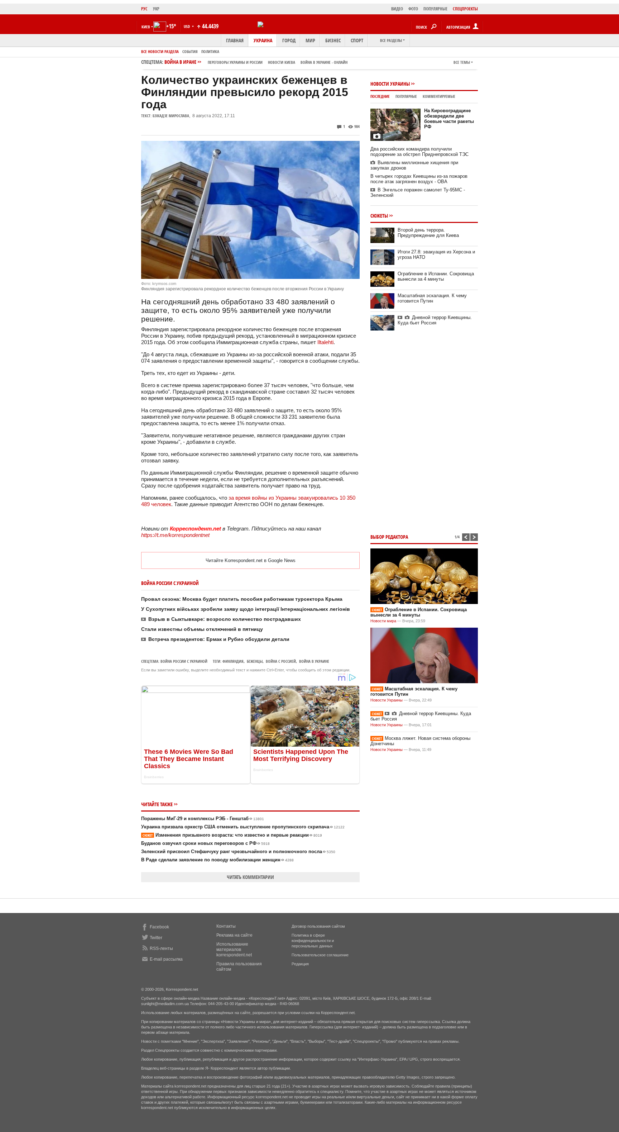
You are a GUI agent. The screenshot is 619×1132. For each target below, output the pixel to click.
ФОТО (413, 9)
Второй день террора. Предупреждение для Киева (428, 232)
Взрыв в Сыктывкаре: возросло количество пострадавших (224, 619)
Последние (380, 96)
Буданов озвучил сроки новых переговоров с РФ (205, 843)
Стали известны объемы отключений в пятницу (202, 629)
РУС (144, 9)
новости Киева (281, 62)
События (190, 51)
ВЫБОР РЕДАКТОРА (389, 536)
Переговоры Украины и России (235, 62)
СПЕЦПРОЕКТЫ (465, 9)
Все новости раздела (160, 51)
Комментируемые (439, 96)
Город (289, 40)
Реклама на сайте (234, 935)
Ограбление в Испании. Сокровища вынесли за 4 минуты (436, 276)
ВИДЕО (397, 9)
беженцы (255, 661)
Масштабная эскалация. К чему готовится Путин (432, 298)
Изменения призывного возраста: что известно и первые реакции (232, 835)
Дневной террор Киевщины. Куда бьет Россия (435, 320)
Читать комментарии (250, 877)
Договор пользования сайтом (318, 926)
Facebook (159, 926)
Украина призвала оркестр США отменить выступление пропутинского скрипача (243, 826)
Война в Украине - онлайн (324, 62)
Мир (310, 40)
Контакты (226, 926)
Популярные (406, 96)
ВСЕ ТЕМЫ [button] (462, 62)
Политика (210, 51)
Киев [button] (145, 26)
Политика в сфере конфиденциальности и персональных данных (313, 940)
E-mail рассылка (166, 959)
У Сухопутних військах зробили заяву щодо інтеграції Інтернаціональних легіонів (245, 609)
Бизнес (333, 40)
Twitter (156, 937)
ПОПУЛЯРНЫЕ (435, 9)
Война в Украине (314, 661)
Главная (235, 40)
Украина (263, 40)
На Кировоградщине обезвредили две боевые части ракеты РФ (449, 118)
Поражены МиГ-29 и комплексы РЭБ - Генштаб (202, 818)
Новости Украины (390, 83)
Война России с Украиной (183, 661)
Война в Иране (255, 61)
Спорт (357, 40)
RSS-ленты (161, 948)
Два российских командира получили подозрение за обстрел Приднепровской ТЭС (419, 151)
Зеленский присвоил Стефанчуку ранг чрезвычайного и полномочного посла (238, 851)
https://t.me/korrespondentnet (175, 535)
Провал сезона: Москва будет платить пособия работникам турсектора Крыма (241, 599)
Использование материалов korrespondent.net (234, 949)
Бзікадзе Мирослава (171, 115)
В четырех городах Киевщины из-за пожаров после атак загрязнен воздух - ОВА (418, 178)
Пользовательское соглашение (320, 955)
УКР (156, 9)
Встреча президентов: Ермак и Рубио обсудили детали (218, 639)
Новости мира (383, 621)
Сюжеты (379, 215)
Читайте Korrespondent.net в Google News (251, 560)
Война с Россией (281, 661)
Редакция (300, 964)
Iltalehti (325, 342)
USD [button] (187, 26)
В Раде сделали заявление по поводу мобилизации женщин (217, 859)
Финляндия (233, 661)
